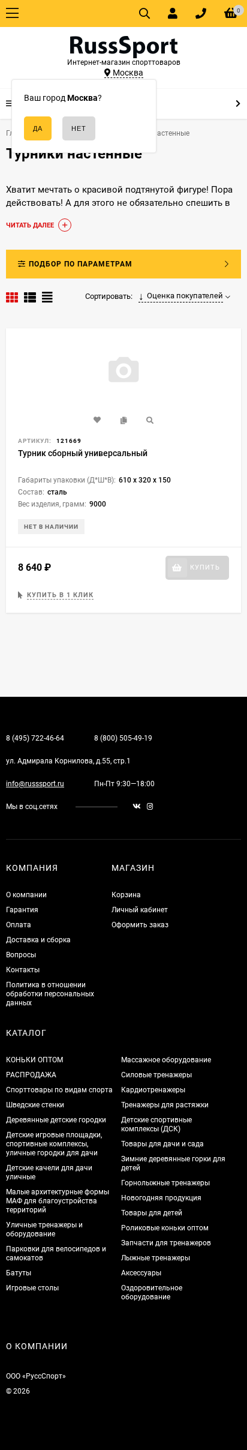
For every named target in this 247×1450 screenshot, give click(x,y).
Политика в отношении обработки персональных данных (50, 994)
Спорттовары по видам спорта (59, 1090)
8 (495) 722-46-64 (35, 738)
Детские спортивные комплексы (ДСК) (156, 1124)
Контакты (23, 970)
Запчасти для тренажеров (166, 1243)
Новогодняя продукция (161, 1198)
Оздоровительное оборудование (151, 1292)
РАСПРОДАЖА (31, 1075)
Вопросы (21, 955)
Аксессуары (141, 1273)
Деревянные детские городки (56, 1120)
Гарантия (22, 910)
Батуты (18, 1273)
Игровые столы (32, 1288)
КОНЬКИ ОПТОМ (34, 1060)
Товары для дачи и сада (162, 1144)
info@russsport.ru (35, 784)
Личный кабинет (140, 910)
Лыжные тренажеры (155, 1258)
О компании (26, 895)
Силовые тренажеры (156, 1075)
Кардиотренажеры (153, 1090)
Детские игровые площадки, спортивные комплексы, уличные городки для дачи (54, 1144)
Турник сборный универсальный (82, 453)
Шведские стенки (35, 1105)
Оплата (18, 925)
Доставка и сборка (38, 940)
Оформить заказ (140, 925)
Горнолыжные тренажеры (165, 1183)
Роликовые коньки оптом (165, 1228)
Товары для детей (151, 1213)
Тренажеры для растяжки (165, 1105)
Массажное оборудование (166, 1060)
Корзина (126, 895)
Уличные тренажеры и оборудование (44, 1229)
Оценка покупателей (185, 295)
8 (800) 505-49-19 (123, 738)
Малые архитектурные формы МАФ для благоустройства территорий (57, 1201)
